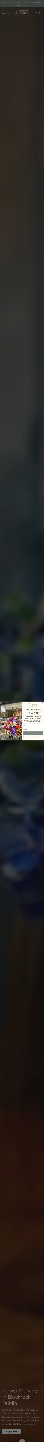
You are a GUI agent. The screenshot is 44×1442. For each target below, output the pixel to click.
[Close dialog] (42, 703)
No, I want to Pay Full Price (33, 737)
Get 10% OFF (33, 733)
